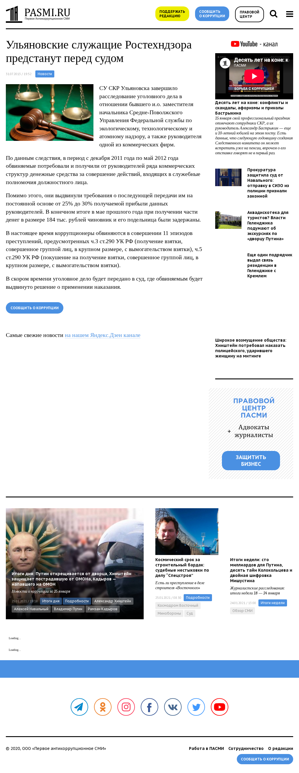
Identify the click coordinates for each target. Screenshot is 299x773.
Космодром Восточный (178, 605)
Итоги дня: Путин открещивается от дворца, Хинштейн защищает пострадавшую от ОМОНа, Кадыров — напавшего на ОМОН (71, 579)
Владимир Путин (68, 609)
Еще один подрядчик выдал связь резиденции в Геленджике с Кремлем (269, 265)
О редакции (280, 748)
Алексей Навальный (31, 609)
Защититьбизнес (251, 460)
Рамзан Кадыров (102, 609)
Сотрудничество (246, 748)
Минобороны (169, 613)
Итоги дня (51, 601)
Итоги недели (273, 603)
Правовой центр (249, 14)
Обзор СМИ (242, 610)
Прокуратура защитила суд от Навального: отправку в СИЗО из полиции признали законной (268, 183)
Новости (45, 74)
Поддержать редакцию (172, 13)
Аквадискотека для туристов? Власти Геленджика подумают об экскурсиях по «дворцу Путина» (267, 225)
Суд (190, 613)
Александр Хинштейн (112, 601)
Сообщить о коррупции (212, 13)
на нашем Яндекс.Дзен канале (102, 335)
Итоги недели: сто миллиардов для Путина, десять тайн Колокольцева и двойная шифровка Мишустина (261, 570)
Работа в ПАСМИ (206, 748)
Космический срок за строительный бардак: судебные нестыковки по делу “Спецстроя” (182, 567)
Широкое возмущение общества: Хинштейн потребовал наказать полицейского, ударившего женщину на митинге (250, 348)
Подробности (77, 601)
